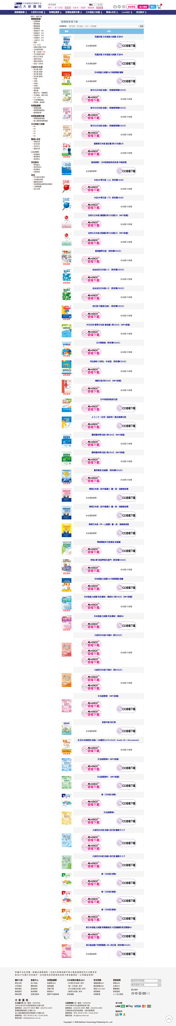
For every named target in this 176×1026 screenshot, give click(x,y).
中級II (36, 81)
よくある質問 (118, 994)
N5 (35, 126)
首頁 (32, 16)
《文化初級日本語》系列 (76, 989)
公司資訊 (18, 986)
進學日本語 (37, 59)
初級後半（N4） (39, 33)
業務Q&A (116, 983)
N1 (35, 136)
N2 (35, 133)
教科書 (36, 90)
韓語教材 (37, 157)
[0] (159, 8)
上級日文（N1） (39, 40)
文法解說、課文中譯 (41, 95)
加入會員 (143, 7)
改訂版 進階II (38, 76)
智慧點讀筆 (37, 108)
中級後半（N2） (39, 38)
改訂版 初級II (38, 72)
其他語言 (37, 159)
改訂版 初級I (38, 69)
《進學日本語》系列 (74, 991)
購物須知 (34, 986)
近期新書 (37, 21)
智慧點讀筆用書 (39, 118)
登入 (153, 7)
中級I (35, 79)
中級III (36, 83)
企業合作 (116, 986)
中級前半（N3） (39, 35)
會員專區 (132, 7)
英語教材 (37, 154)
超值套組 (37, 24)
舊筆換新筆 (37, 113)
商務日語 (37, 142)
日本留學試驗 (38, 49)
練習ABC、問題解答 (41, 93)
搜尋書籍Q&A (99, 986)
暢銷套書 (37, 26)
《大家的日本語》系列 (75, 983)
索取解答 (97, 991)
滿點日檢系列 (38, 61)
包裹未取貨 (35, 994)
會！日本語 (39, 52)
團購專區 (116, 989)
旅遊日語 (37, 149)
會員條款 (34, 991)
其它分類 (37, 189)
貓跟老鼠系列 (38, 182)
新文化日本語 (38, 57)
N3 (35, 131)
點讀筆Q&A (51, 983)
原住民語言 (37, 167)
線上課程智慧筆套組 (41, 121)
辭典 (35, 42)
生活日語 (37, 144)
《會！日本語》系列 (74, 986)
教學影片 (50, 991)
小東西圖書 (37, 186)
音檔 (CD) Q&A (99, 989)
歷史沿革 (18, 983)
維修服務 (50, 986)
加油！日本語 (38, 64)
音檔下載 (50, 989)
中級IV (36, 86)
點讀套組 (37, 28)
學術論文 (37, 165)
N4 (35, 129)
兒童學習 (37, 172)
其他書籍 (70, 994)
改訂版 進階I (38, 74)
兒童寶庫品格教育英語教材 (43, 184)
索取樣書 (116, 991)
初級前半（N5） (39, 31)
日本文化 (37, 146)
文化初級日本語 (39, 54)
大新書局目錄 (38, 179)
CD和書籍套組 (39, 100)
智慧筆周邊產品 (39, 110)
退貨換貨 (34, 989)
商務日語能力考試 (40, 47)
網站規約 (18, 989)
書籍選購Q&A (99, 983)
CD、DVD (37, 45)
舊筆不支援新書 (53, 994)
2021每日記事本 (39, 177)
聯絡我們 (18, 991)
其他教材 (37, 88)
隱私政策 (18, 994)
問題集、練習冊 (39, 102)
